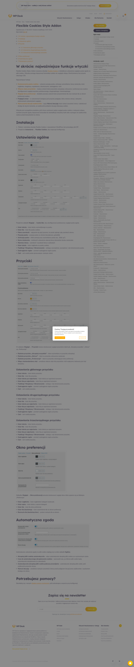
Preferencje (82, 337)
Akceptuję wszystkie (60, 337)
